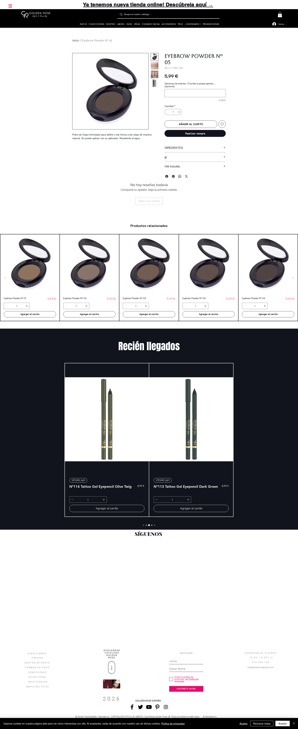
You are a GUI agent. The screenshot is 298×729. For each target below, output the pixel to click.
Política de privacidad (173, 723)
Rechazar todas (261, 723)
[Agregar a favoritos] (222, 124)
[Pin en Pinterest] (173, 176)
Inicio (75, 40)
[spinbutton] (173, 112)
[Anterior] (5, 278)
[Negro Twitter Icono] (140, 707)
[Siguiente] (293, 278)
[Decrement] (167, 112)
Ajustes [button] (243, 723)
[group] (149, 277)
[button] (10, 5)
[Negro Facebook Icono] (132, 707)
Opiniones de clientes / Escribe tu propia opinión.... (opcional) (190, 85)
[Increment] (179, 112)
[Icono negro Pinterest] (157, 707)
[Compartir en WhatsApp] (180, 176)
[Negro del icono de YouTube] (149, 707)
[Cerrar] (294, 723)
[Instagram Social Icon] (165, 707)
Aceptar (282, 723)
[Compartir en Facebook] (167, 176)
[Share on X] (186, 176)
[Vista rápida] (29, 264)
